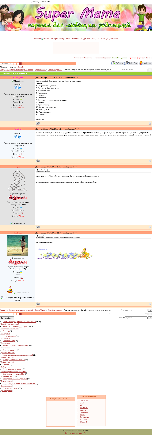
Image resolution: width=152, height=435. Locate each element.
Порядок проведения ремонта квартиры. (20, 383)
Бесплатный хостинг (73, 433)
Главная (37, 38)
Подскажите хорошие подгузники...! (18, 355)
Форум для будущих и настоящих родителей (16, 69)
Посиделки (5, 333)
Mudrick (83, 422)
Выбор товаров (7, 357)
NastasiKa (21, 67)
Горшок (6, 364)
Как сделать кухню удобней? (15, 379)
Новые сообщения (102, 58)
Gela (82, 405)
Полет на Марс (9, 341)
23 (22, 213)
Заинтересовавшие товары (14, 360)
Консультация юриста (10, 329)
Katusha (83, 419)
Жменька (84, 412)
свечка (83, 410)
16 (77, 77)
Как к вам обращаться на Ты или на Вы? (19, 321)
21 (22, 277)
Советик (6, 331)
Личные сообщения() (83, 58)
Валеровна (84, 417)
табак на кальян (9, 336)
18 (76, 167)
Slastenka (84, 400)
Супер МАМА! (40, 69)
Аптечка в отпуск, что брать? (75, 69)
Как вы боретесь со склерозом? (16, 345)
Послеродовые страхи (12, 369)
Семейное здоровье (55, 69)
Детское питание (8, 352)
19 (76, 233)
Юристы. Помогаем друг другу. (16, 326)
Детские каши (8, 350)
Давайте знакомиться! (10, 324)
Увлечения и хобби (8, 376)
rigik (82, 403)
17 (78, 129)
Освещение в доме (10, 388)
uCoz (85, 433)
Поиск (148, 58)
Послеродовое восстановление (13, 371)
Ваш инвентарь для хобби (13, 374)
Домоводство (6, 381)
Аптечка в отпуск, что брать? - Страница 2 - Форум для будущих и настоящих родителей (80, 38)
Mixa (82, 415)
